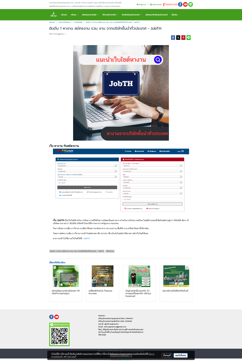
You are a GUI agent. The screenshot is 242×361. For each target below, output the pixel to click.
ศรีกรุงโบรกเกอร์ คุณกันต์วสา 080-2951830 (115, 321)
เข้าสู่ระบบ (142, 4)
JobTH (86, 238)
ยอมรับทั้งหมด (180, 355)
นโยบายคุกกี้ (71, 356)
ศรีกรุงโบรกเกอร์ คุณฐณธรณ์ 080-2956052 (115, 318)
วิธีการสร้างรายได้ (109, 14)
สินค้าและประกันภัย (89, 14)
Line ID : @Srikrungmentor (108, 324)
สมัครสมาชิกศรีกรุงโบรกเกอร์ (156, 14)
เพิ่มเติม (174, 14)
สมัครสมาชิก (157, 4)
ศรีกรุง (74, 14)
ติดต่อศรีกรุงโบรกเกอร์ (131, 14)
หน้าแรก (64, 14)
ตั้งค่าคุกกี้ (167, 355)
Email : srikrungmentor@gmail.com (112, 326)
